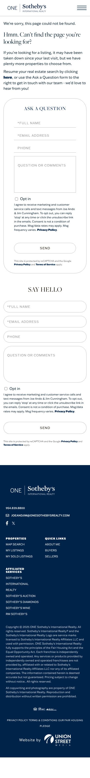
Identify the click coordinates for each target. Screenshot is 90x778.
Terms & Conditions (43, 720)
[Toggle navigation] (82, 8)
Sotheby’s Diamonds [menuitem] (22, 602)
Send (45, 248)
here (7, 77)
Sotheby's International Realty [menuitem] (17, 584)
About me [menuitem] (52, 544)
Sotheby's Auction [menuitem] (21, 596)
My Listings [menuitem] (15, 550)
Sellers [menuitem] (51, 556)
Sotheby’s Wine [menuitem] (18, 608)
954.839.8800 (15, 508)
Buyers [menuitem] (51, 550)
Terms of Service (45, 264)
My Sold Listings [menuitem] (19, 556)
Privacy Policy (47, 230)
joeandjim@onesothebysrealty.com (40, 515)
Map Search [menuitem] (15, 544)
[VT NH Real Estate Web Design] (57, 740)
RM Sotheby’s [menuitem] (16, 614)
